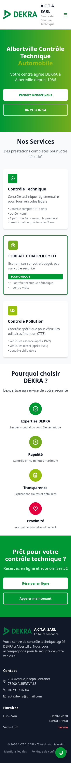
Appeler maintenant (35, 598)
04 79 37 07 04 (35, 110)
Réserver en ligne (35, 583)
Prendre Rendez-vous (35, 95)
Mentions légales (15, 751)
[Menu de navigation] (65, 14)
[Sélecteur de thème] (60, 752)
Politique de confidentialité (49, 751)
